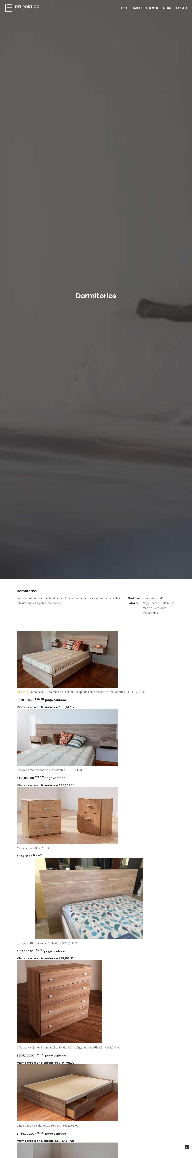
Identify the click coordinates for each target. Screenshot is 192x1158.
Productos (152, 8)
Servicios (136, 8)
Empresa (167, 8)
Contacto (181, 8)
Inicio (124, 8)
